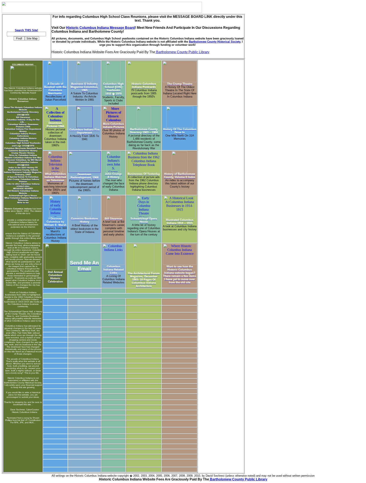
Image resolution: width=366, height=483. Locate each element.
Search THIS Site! (26, 30)
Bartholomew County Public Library (182, 52)
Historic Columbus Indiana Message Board (100, 27)
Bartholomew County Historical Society (214, 41)
